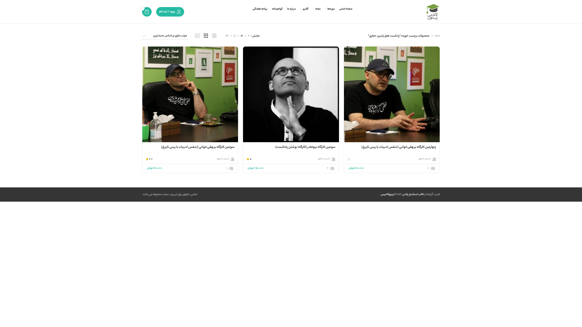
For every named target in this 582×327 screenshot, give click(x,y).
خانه (437, 36)
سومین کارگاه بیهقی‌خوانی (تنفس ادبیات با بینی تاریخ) (198, 147)
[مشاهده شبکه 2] (214, 36)
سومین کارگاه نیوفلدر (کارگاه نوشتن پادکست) (305, 147)
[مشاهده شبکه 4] (197, 36)
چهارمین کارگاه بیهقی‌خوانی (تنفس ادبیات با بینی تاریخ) (398, 147)
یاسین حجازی (425, 159)
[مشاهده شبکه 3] (206, 36)
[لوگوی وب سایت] (432, 11)
